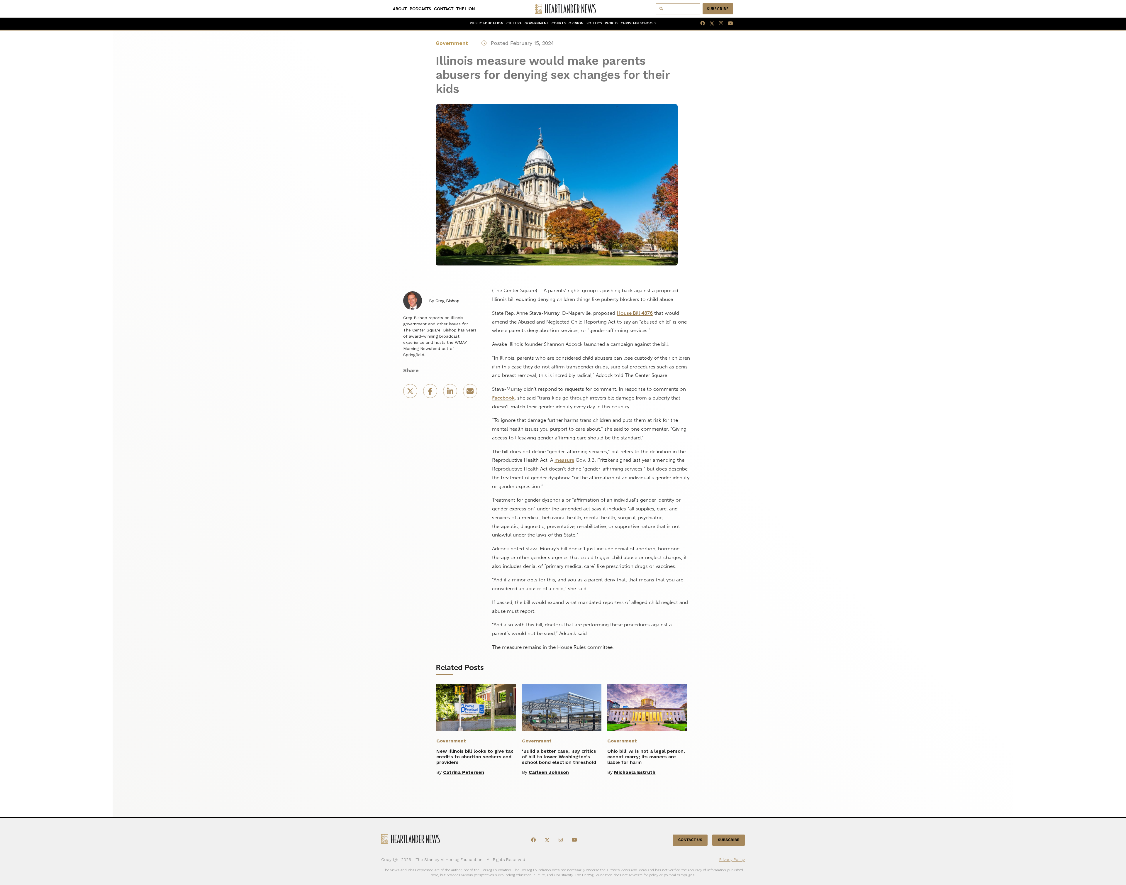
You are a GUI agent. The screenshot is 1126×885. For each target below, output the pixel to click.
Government (536, 23)
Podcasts (420, 8)
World (611, 23)
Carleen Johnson (549, 772)
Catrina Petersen (463, 772)
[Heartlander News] (563, 9)
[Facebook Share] (430, 393)
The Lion (465, 8)
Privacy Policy (732, 859)
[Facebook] (700, 23)
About (400, 8)
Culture (514, 23)
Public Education (486, 23)
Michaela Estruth (634, 772)
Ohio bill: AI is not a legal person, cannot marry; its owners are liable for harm (646, 756)
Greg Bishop (447, 300)
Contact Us (690, 840)
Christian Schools (638, 23)
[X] (709, 23)
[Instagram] (718, 23)
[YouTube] (728, 23)
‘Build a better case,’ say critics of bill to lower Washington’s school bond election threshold (559, 756)
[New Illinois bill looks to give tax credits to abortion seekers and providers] (476, 707)
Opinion (576, 23)
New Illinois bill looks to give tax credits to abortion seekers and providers (474, 756)
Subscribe (718, 9)
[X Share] (410, 393)
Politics (594, 23)
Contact (443, 8)
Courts (559, 23)
